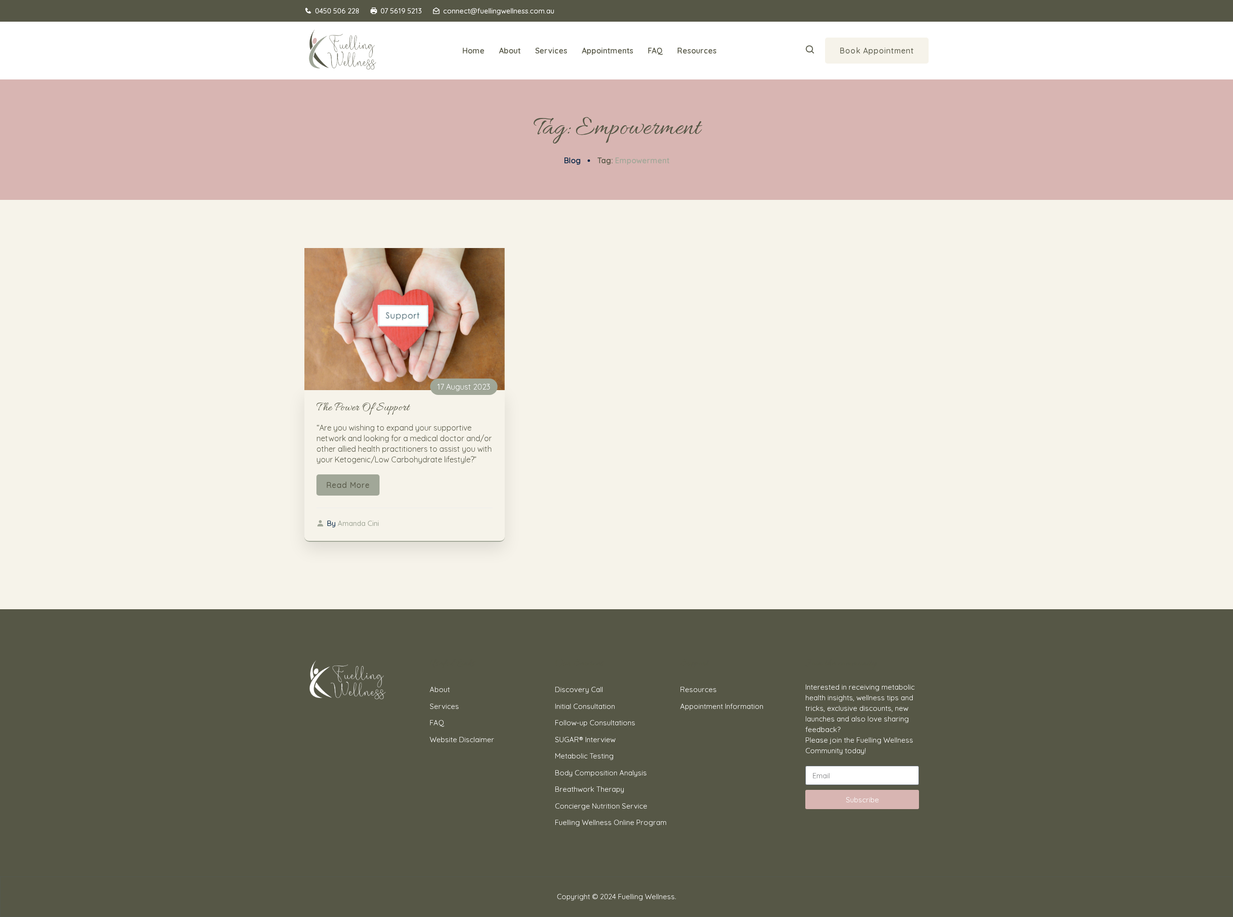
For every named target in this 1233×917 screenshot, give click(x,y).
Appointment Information (721, 706)
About (510, 50)
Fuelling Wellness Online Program (611, 822)
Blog (572, 160)
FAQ (655, 50)
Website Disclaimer (462, 739)
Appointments (607, 50)
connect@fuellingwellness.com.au (498, 10)
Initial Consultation (585, 706)
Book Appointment (876, 50)
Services (551, 50)
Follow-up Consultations (595, 722)
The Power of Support (362, 408)
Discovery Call (579, 689)
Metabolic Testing (584, 755)
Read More (348, 485)
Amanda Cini (358, 523)
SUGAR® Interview (585, 739)
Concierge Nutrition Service (601, 806)
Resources (697, 50)
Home (473, 50)
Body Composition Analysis (601, 772)
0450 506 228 (337, 10)
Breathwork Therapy (589, 789)
